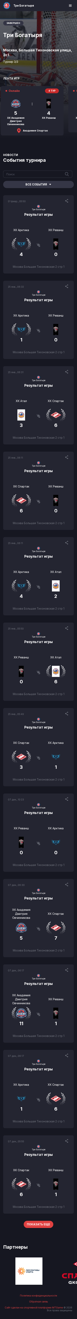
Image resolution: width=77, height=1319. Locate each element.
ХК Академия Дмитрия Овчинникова (21, 913)
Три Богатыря (23, 5)
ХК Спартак (56, 401)
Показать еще (38, 1224)
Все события (36, 184)
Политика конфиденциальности (38, 1295)
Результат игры (38, 214)
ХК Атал (21, 401)
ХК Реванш (55, 230)
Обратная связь (38, 1301)
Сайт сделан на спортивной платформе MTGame (34, 1307)
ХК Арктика (21, 230)
